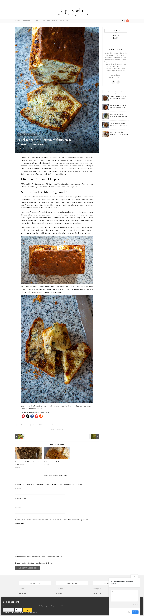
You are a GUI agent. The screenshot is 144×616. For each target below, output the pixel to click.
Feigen (34, 425)
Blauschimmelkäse (23, 425)
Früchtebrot (42, 425)
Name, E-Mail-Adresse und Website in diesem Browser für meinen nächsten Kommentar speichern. (51, 520)
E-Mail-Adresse (21, 498)
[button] (23, 416)
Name (18, 488)
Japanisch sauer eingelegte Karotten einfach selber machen (118, 98)
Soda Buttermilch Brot (52, 462)
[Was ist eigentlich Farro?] (94, 436)
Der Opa (58, 2)
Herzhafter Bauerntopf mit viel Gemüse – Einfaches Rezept (118, 106)
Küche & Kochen (67, 21)
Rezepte (26, 21)
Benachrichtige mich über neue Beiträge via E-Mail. (34, 563)
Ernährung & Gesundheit (46, 21)
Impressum (74, 2)
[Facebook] (113, 82)
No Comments (57, 429)
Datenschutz (84, 2)
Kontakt (65, 2)
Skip (129, 612)
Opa (30, 148)
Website (18, 508)
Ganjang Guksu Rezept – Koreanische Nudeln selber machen (118, 124)
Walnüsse (51, 425)
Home (17, 21)
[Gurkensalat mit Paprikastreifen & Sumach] (19, 436)
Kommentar (20, 524)
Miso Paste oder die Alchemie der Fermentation (119, 133)
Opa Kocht (72, 10)
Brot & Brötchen (27, 135)
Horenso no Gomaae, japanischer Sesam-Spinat (118, 115)
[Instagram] (118, 82)
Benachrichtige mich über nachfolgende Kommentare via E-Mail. (39, 557)
